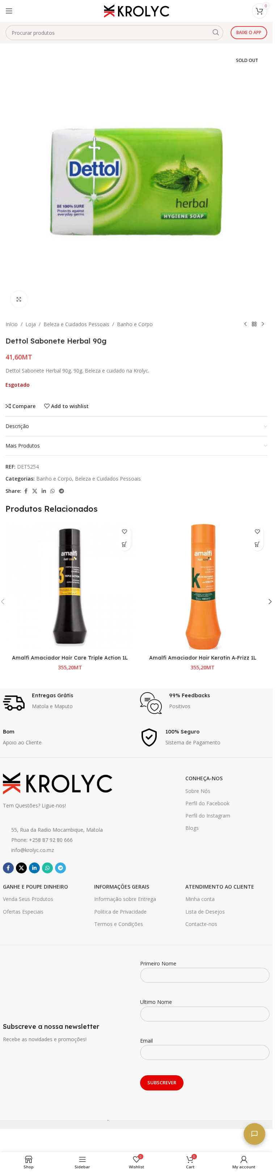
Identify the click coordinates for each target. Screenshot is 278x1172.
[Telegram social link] (61, 491)
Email (146, 1040)
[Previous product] (245, 324)
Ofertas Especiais (23, 911)
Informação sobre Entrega (125, 898)
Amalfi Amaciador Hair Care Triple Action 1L (70, 657)
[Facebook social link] (25, 491)
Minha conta (200, 898)
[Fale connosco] (254, 1134)
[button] (124, 544)
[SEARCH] (215, 32)
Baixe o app (248, 32)
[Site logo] (136, 10)
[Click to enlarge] (19, 299)
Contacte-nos (201, 923)
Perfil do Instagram (207, 815)
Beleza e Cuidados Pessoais (76, 324)
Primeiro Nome (158, 963)
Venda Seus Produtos (28, 898)
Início (11, 324)
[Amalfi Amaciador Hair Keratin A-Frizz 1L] (203, 586)
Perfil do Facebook (207, 803)
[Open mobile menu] (9, 11)
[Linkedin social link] (43, 491)
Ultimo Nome (156, 1001)
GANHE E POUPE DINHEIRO (35, 886)
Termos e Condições (118, 923)
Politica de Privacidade (120, 911)
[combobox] (114, 32)
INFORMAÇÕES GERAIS (121, 886)
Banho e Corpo (135, 324)
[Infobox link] (68, 703)
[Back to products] (254, 324)
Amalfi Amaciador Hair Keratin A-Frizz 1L (202, 657)
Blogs (192, 827)
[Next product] (262, 324)
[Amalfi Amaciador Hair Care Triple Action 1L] (70, 586)
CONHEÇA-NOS (204, 778)
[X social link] (34, 491)
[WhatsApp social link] (52, 491)
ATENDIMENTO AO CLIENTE (219, 886)
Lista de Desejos (205, 911)
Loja (30, 324)
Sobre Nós (197, 790)
